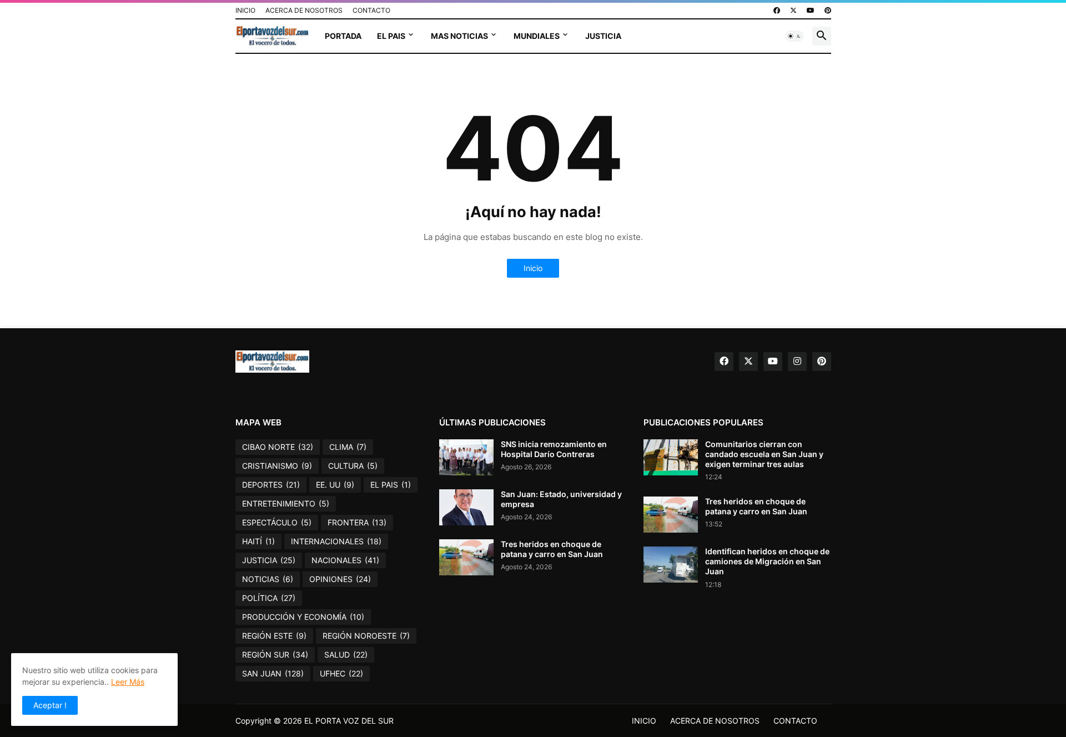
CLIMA (347, 447)
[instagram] (797, 361)
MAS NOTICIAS (459, 36)
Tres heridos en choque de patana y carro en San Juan (552, 549)
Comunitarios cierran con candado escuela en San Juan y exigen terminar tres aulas (764, 454)
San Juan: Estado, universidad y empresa (561, 499)
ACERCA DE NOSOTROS (304, 10)
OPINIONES (340, 579)
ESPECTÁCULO (276, 522)
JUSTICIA (603, 36)
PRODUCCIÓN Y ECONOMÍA (303, 616)
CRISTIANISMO (277, 465)
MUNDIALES (537, 36)
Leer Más (127, 681)
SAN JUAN (273, 673)
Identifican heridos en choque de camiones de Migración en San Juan (767, 561)
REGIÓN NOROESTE (366, 635)
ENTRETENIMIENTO (285, 503)
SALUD (346, 654)
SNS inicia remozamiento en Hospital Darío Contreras (554, 449)
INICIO (245, 10)
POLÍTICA (268, 598)
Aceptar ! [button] (50, 705)
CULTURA (353, 465)
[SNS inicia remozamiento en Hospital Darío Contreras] (466, 457)
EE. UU (335, 484)
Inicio (533, 268)
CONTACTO (371, 10)
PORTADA (343, 36)
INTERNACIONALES (336, 541)
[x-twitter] (793, 10)
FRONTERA (357, 522)
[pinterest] (827, 10)
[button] (794, 36)
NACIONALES (345, 560)
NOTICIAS (267, 579)
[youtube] (810, 10)
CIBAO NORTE (277, 447)
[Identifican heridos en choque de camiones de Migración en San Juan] (670, 565)
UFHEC (341, 673)
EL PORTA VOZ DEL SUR (349, 720)
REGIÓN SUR (275, 654)
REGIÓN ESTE (274, 635)
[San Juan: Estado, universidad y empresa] (466, 507)
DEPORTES (271, 484)
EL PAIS (391, 36)
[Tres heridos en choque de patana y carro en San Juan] (466, 557)
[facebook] (776, 10)
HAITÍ (258, 541)
